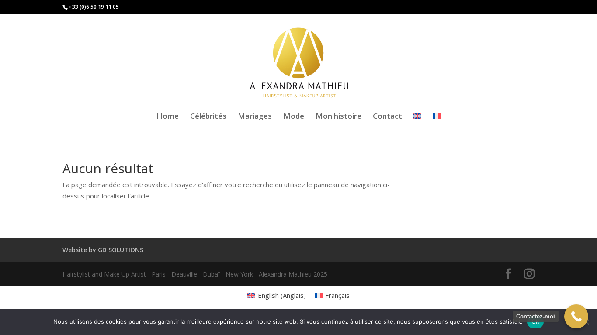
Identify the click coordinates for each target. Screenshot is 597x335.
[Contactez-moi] (576, 316)
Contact (387, 117)
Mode (293, 117)
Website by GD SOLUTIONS (102, 250)
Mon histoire (338, 117)
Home (167, 117)
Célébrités (208, 117)
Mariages (255, 117)
